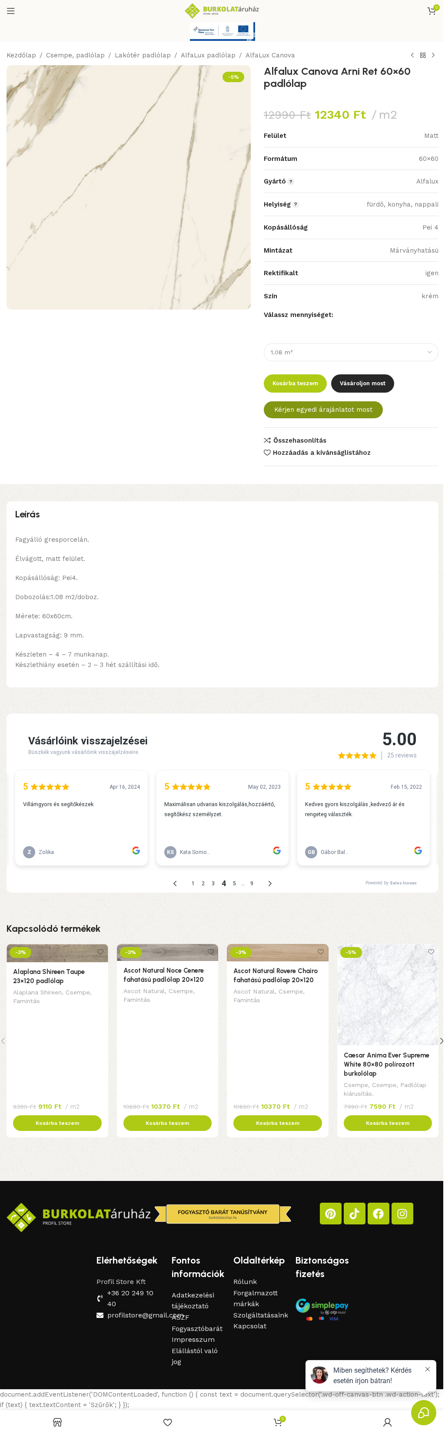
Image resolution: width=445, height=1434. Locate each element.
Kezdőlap (21, 55)
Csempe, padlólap (75, 55)
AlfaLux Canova (270, 55)
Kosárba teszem (295, 383)
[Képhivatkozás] (78, 1217)
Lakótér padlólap (143, 55)
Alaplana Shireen (37, 992)
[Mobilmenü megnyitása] (11, 11)
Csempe (78, 992)
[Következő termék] (433, 55)
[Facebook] (378, 1213)
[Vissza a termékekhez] (423, 55)
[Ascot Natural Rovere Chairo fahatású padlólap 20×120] (278, 952)
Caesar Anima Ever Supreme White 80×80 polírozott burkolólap (386, 1064)
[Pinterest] (331, 1213)
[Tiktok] (354, 1213)
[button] (57, 1123)
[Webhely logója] (222, 10)
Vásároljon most (362, 383)
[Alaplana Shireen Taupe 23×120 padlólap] (57, 953)
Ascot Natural (144, 990)
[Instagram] (402, 1213)
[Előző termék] (412, 55)
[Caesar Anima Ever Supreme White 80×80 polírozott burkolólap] (388, 995)
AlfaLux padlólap (208, 55)
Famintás (26, 1000)
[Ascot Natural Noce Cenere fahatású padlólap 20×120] (168, 952)
